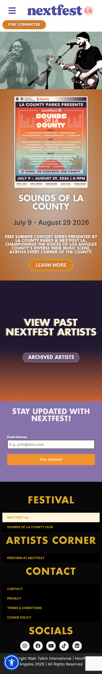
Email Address (18, 437)
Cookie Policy (19, 617)
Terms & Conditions (24, 608)
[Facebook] (38, 646)
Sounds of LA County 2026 (30, 527)
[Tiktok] (64, 646)
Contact (15, 589)
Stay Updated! (51, 459)
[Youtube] (51, 646)
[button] (12, 662)
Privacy (14, 598)
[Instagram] (25, 646)
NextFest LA (17, 517)
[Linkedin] (77, 646)
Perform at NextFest (26, 558)
